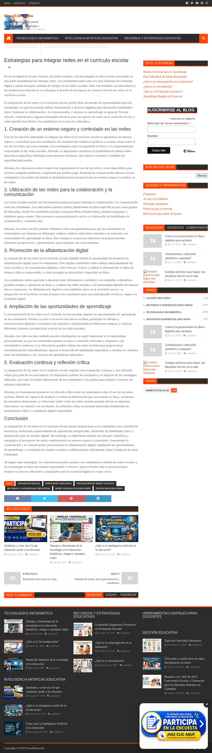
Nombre (152, 136)
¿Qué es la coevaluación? (157, 86)
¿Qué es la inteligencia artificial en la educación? (115, 547)
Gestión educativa (158, 298)
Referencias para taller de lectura (162, 213)
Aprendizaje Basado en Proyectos (162, 96)
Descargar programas (155, 203)
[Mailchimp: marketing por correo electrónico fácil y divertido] (189, 154)
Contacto (34, 3)
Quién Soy (19, 3)
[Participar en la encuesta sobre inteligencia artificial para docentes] (174, 726)
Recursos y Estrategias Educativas (28, 488)
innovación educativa (58, 483)
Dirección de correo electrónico (169, 123)
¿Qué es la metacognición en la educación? (168, 81)
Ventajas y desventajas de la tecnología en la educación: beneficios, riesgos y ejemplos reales (67, 551)
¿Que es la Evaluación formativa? (163, 91)
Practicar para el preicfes (157, 208)
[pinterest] (202, 3)
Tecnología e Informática (37, 38)
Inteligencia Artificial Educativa (91, 38)
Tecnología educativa (109, 488)
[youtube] (197, 3)
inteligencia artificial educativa (168, 319)
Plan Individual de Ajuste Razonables (165, 76)
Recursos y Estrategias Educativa (152, 38)
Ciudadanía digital (29, 483)
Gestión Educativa (22, 47)
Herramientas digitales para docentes (75, 47)
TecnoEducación (18, 15)
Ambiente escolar (157, 390)
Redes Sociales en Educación (72, 488)
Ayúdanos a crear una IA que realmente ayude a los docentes (22, 547)
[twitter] (192, 3)
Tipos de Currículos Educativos (182, 640)
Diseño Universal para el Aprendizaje (165, 71)
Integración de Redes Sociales (95, 483)
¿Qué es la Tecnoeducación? (42, 641)
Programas (149, 194)
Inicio (7, 3)
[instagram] (206, 3)
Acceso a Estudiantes (155, 198)
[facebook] (187, 3)
